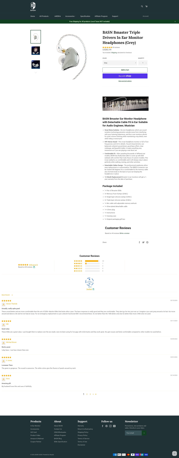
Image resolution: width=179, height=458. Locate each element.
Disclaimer (81, 445)
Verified (89, 289)
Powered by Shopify (48, 454)
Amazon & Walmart (37, 439)
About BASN (58, 426)
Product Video (35, 435)
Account (146, 16)
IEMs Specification (60, 442)
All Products (44, 16)
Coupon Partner (35, 442)
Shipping (114, 52)
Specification (85, 16)
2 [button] (86, 394)
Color (105, 58)
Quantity (141, 58)
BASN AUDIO (38, 454)
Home (32, 16)
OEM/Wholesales (60, 432)
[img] (6, 301)
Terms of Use (82, 442)
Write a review (124, 233)
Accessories (70, 16)
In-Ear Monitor (35, 426)
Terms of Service (83, 439)
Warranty (81, 426)
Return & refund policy (85, 429)
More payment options (125, 81)
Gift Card (33, 432)
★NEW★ (57, 16)
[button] (107, 47)
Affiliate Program (101, 16)
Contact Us (58, 429)
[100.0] (89, 282)
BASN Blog (58, 439)
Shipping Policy (83, 432)
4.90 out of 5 (33, 265)
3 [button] (90, 394)
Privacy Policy (82, 435)
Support (115, 16)
